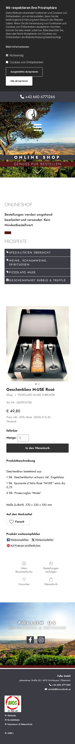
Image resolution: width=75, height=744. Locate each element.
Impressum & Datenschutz (19, 724)
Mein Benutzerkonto (24, 569)
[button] (18, 521)
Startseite (11, 715)
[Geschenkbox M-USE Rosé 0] (37, 343)
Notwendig (16, 55)
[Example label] (41, 640)
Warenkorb (51, 584)
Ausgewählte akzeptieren (24, 71)
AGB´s (9, 733)
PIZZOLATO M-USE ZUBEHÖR (36, 395)
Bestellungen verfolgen (51, 569)
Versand (11, 421)
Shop (9, 395)
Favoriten (24, 584)
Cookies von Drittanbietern (26, 62)
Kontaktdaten (13, 720)
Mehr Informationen (17, 46)
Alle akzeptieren (19, 81)
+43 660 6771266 (40, 97)
